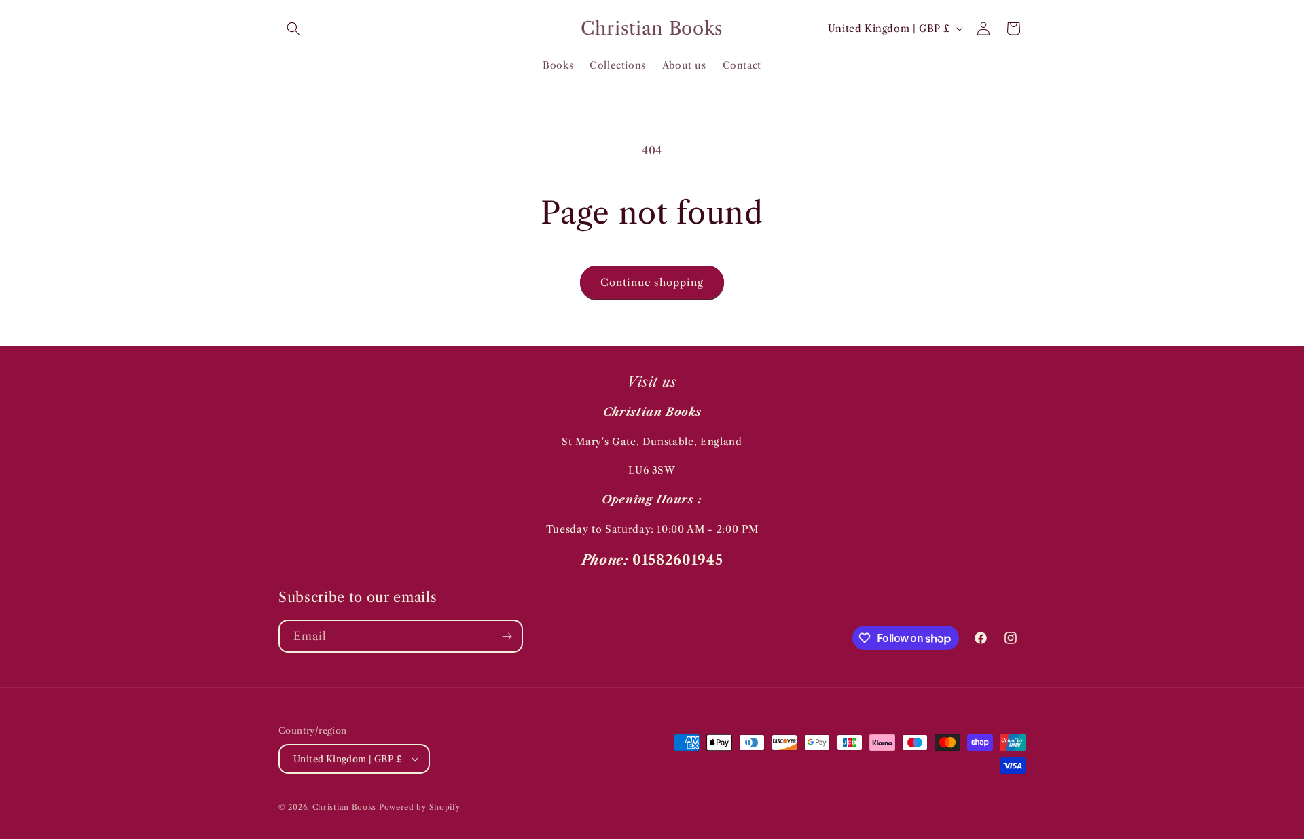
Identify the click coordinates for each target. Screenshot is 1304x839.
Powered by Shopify (419, 807)
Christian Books (345, 807)
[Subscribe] (507, 636)
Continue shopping (652, 282)
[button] (293, 28)
